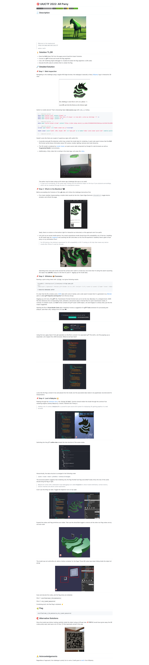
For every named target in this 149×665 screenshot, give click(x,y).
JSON (59, 294)
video (82, 151)
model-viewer (60, 146)
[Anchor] (51, 13)
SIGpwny (95, 74)
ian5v (83, 660)
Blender (109, 294)
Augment (55, 237)
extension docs (53, 401)
